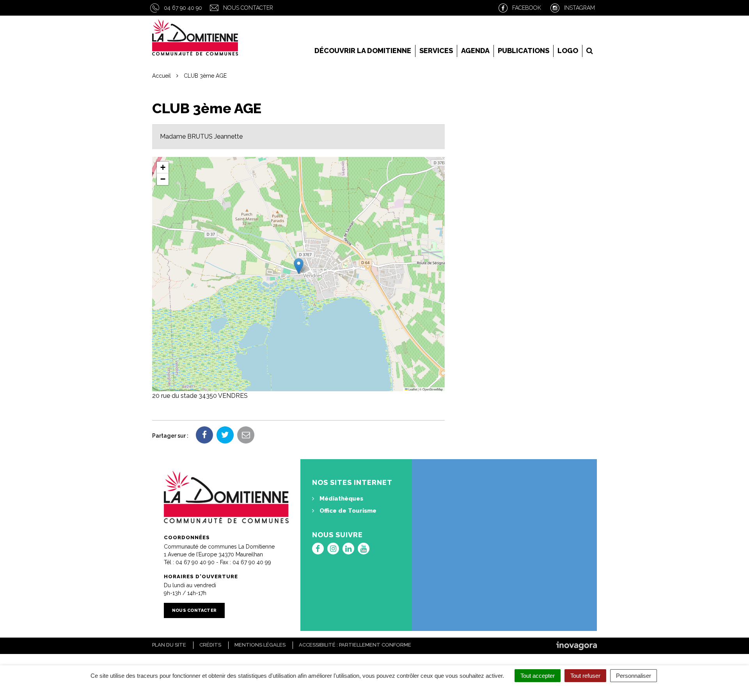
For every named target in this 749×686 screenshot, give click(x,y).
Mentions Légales (260, 645)
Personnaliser (633, 675)
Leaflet (412, 389)
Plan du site (169, 645)
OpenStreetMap (432, 389)
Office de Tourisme (347, 510)
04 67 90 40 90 (183, 8)
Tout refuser (585, 675)
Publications (523, 50)
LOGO (567, 50)
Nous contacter (248, 8)
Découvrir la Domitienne (362, 50)
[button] (299, 266)
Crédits (210, 645)
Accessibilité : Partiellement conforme (355, 645)
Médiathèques (340, 498)
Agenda (475, 50)
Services (436, 50)
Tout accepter (537, 675)
